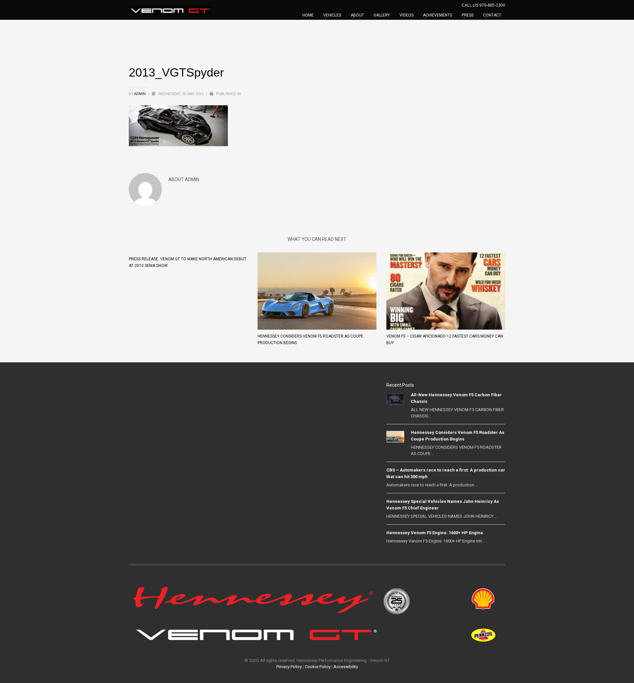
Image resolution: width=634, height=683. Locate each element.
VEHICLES (332, 15)
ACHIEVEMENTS (437, 15)
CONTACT (492, 15)
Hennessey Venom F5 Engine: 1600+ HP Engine (434, 532)
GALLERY (381, 15)
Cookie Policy (318, 666)
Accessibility (346, 666)
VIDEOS (406, 15)
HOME (308, 15)
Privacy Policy (289, 666)
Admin (140, 94)
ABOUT (357, 15)
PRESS (468, 15)
